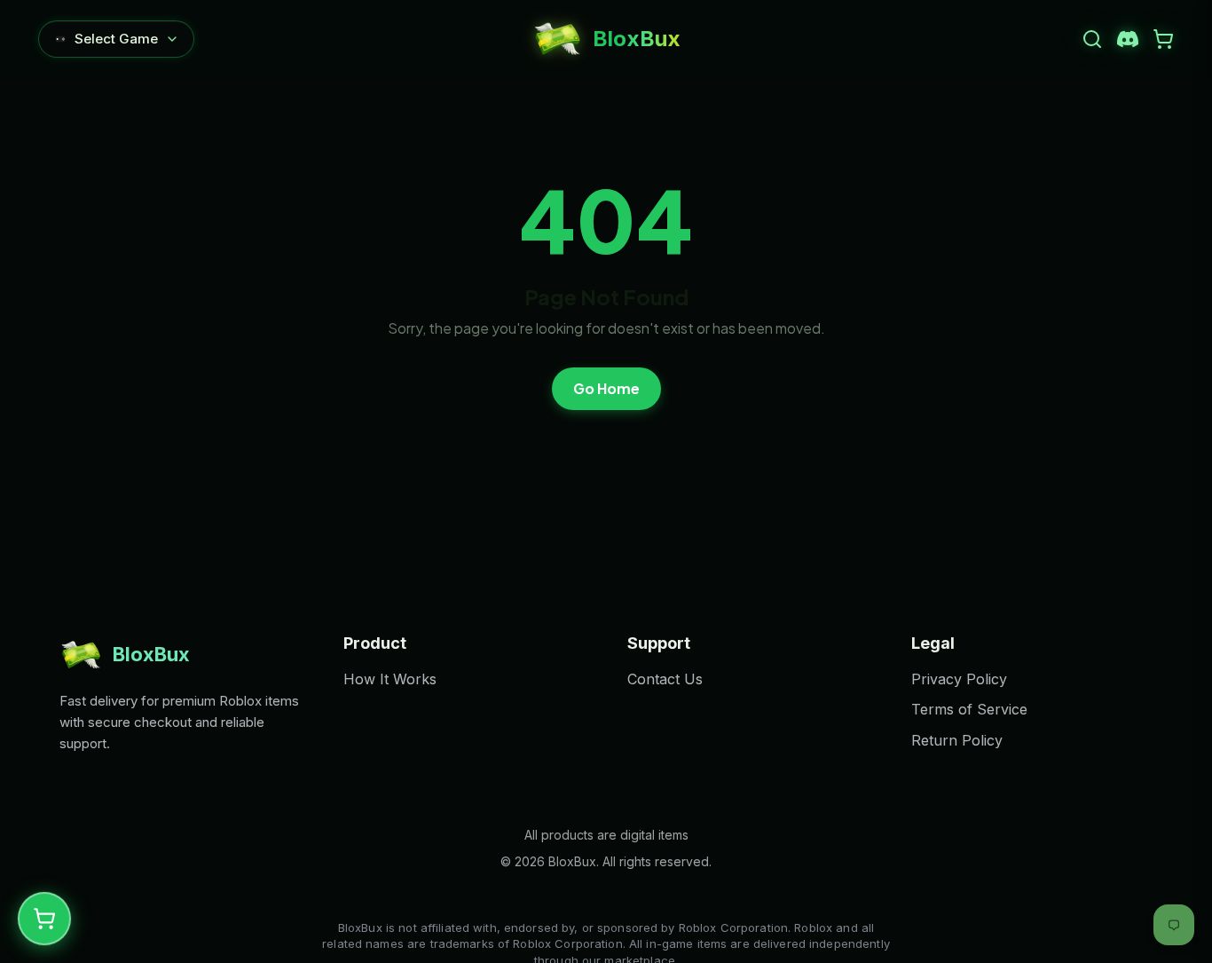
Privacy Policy (959, 679)
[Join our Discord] (1127, 39)
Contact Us (665, 679)
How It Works (390, 679)
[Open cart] (1163, 39)
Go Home (606, 388)
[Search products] (1092, 39)
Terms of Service (969, 709)
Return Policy (957, 740)
